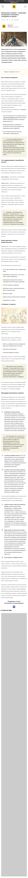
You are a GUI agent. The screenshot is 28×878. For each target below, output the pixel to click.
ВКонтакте (14, 606)
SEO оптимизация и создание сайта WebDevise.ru (14, 1)
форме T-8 (20, 532)
